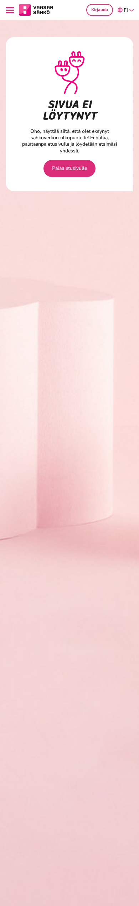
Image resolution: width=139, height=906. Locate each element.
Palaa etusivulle (69, 168)
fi (126, 10)
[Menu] (11, 10)
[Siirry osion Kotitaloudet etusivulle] (36, 10)
